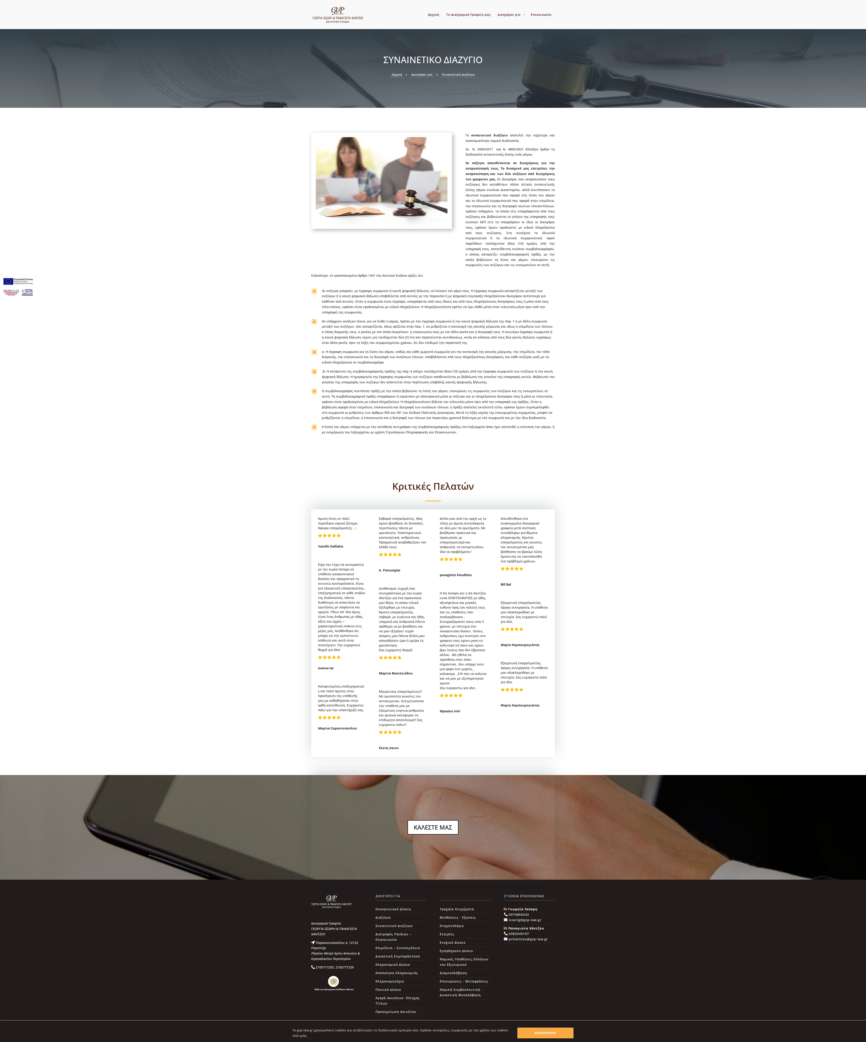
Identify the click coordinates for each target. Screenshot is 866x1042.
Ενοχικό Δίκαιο (452, 942)
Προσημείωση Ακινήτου (395, 1012)
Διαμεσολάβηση (453, 973)
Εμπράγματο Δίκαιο (456, 951)
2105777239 (344, 967)
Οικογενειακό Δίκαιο (393, 909)
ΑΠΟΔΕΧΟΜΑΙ (545, 1033)
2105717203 (324, 967)
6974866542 (518, 914)
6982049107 (518, 934)
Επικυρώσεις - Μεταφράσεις (464, 981)
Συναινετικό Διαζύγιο (393, 926)
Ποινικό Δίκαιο (388, 989)
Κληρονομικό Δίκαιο (392, 964)
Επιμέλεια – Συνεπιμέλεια (397, 948)
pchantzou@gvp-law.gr (528, 939)
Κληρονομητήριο (389, 981)
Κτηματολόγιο (452, 926)
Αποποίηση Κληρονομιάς (396, 973)
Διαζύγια (383, 917)
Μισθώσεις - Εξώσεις (458, 917)
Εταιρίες (447, 934)
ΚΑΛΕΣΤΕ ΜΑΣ (433, 827)
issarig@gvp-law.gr (524, 920)
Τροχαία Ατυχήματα (457, 909)
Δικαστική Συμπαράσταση (397, 956)
